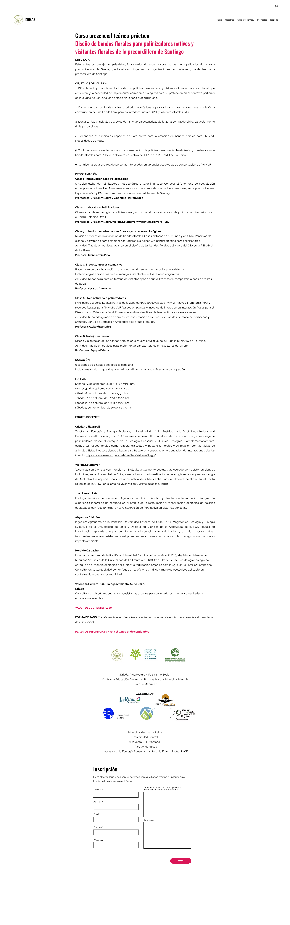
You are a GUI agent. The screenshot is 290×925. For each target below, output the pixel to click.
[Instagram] (276, 6)
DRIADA (30, 19)
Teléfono (98, 827)
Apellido (97, 802)
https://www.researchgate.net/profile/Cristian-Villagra (120, 455)
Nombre (97, 790)
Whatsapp (98, 840)
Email (96, 814)
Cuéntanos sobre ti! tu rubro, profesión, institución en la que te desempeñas (163, 788)
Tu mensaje (149, 820)
